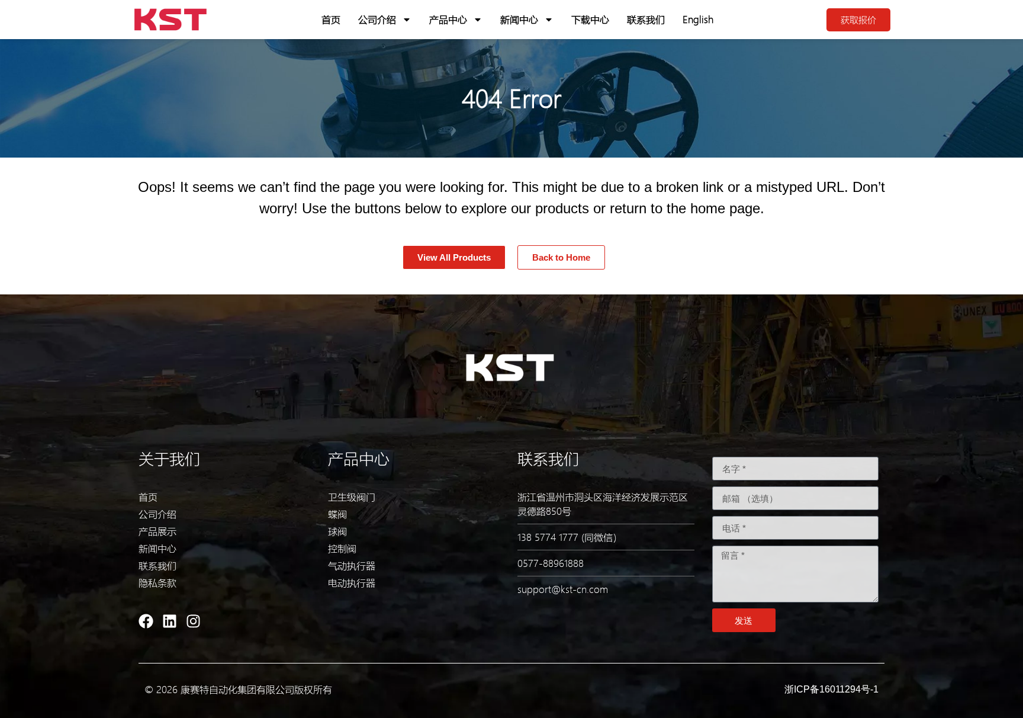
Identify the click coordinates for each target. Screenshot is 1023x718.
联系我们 (646, 19)
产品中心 (448, 19)
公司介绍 (377, 19)
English (698, 19)
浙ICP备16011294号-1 (831, 689)
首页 (330, 19)
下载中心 (590, 19)
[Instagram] (193, 621)
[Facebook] (146, 621)
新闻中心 (519, 19)
